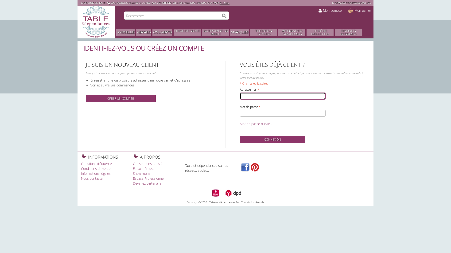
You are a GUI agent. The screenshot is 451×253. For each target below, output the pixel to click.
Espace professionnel (351, 2)
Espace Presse (144, 168)
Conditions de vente (96, 168)
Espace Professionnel (148, 178)
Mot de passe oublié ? (256, 124)
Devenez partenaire (147, 183)
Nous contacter (92, 178)
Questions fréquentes (97, 163)
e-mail (224, 2)
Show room (141, 173)
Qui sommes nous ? (147, 163)
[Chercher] (224, 16)
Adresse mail (248, 89)
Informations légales (96, 173)
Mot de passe (249, 107)
